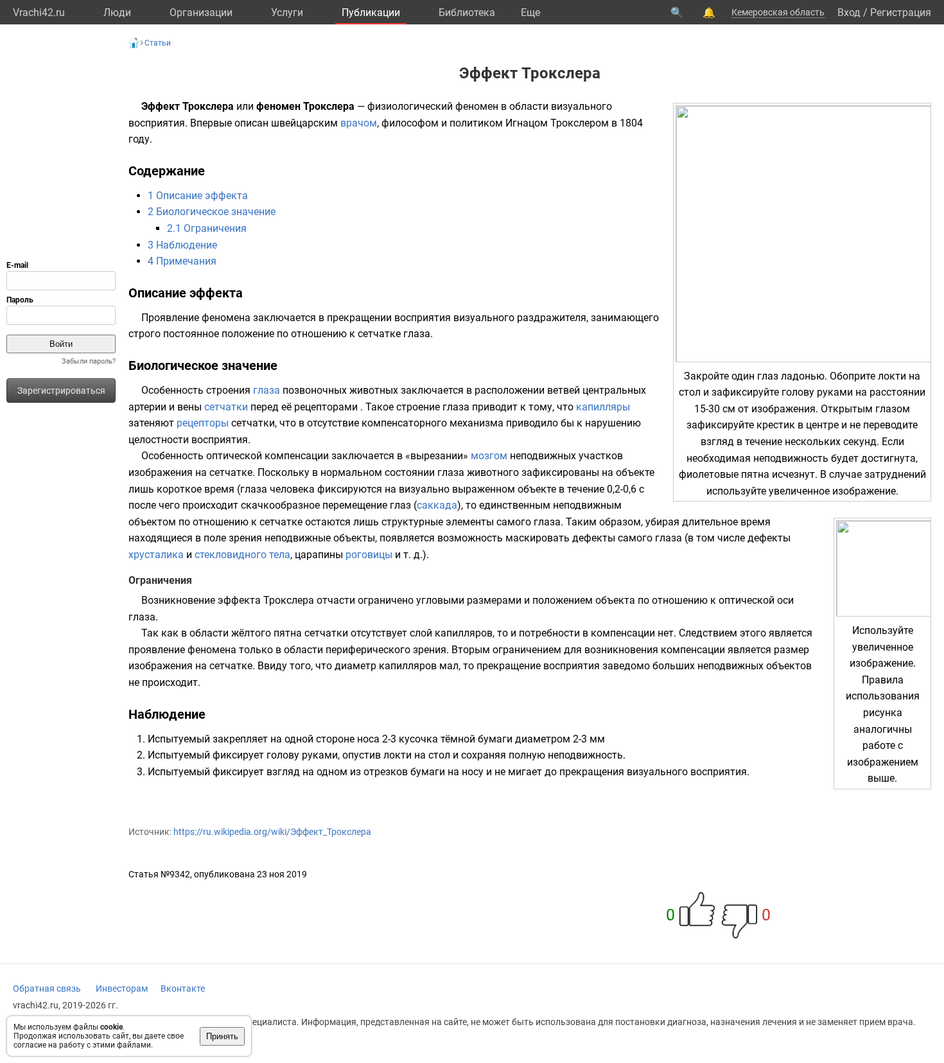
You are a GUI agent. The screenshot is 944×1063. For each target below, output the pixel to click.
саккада (437, 505)
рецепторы (203, 423)
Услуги (287, 12)
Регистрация (900, 12)
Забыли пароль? (89, 361)
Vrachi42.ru (39, 12)
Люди (117, 12)
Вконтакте (183, 988)
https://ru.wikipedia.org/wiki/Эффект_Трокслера (272, 832)
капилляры (603, 407)
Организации (201, 12)
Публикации (371, 12)
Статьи (157, 43)
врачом (358, 123)
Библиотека (467, 12)
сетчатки (226, 407)
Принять (222, 1036)
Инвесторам (122, 988)
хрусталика (156, 555)
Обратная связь (47, 988)
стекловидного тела (242, 555)
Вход (849, 12)
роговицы (368, 555)
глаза (266, 390)
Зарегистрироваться (61, 390)
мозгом (489, 456)
